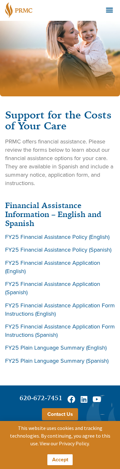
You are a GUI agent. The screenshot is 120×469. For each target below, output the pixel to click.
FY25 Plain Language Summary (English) (56, 348)
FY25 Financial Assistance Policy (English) (57, 237)
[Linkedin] (84, 399)
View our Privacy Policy (64, 443)
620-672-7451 (41, 398)
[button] (109, 10)
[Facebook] (71, 399)
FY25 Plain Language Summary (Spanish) (56, 361)
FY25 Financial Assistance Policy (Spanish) (58, 250)
